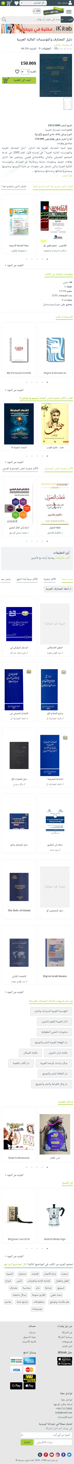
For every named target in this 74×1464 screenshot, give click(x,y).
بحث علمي (56, 1295)
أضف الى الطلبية (22, 80)
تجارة (8, 1281)
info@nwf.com (63, 1413)
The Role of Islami (19, 911)
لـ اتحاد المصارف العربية (58, 589)
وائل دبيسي (18, 784)
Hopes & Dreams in (55, 373)
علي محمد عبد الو (18, 653)
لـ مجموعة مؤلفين (19, 251)
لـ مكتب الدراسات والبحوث (55, 251)
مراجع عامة (22, 1302)
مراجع (7, 1264)
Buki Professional (18, 1158)
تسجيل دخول (62, 3)
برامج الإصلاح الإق (55, 714)
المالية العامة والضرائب (39, 1281)
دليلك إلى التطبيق (55, 845)
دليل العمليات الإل (19, 779)
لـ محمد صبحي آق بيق (19, 533)
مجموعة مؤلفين (62, 45)
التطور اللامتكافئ (55, 648)
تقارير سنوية (38, 1295)
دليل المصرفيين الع (55, 911)
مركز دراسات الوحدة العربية (53, 1063)
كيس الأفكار (55, 1158)
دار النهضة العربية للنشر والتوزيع (51, 1042)
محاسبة (27, 1288)
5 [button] (27, 259)
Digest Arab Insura (55, 976)
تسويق (60, 1288)
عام (38, 1288)
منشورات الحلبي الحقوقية (54, 1032)
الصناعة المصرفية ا (55, 779)
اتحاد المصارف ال (53, 719)
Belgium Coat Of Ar (19, 1239)
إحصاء (64, 1274)
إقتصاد (34, 1274)
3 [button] (37, 259)
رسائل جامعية (20, 1295)
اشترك (27, 1442)
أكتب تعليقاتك (62, 558)
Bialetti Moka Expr (55, 1239)
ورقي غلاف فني (47, 139)
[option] (55, 224)
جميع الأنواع (42, 134)
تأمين (19, 1281)
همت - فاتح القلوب (55, 448)
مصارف (13, 1288)
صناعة (48, 1288)
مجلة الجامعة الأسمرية (19, 246)
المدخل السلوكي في (19, 648)
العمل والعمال (62, 1281)
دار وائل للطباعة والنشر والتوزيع (51, 1084)
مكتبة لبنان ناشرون (58, 1053)
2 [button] (42, 259)
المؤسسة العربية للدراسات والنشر (51, 1011)
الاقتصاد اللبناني (19, 976)
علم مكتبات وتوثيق (59, 1302)
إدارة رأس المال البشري (19, 528)
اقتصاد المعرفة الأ (19, 448)
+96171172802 (64, 1409)
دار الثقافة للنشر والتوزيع (54, 1073)
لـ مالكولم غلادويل (55, 533)
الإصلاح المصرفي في (19, 714)
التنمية (9, 1274)
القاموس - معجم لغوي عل (55, 246)
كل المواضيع (19, 1264)
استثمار (22, 1274)
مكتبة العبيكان (30, 1053)
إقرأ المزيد (67, 175)
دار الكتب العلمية (21, 1063)
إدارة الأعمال (50, 1274)
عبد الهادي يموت (54, 653)
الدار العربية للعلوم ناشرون (54, 1021)
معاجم (8, 1302)
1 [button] (47, 259)
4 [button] (32, 259)
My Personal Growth (19, 373)
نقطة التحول (55, 528)
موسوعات (37, 1309)
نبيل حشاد (54, 850)
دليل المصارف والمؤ (19, 845)
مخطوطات (38, 1302)
